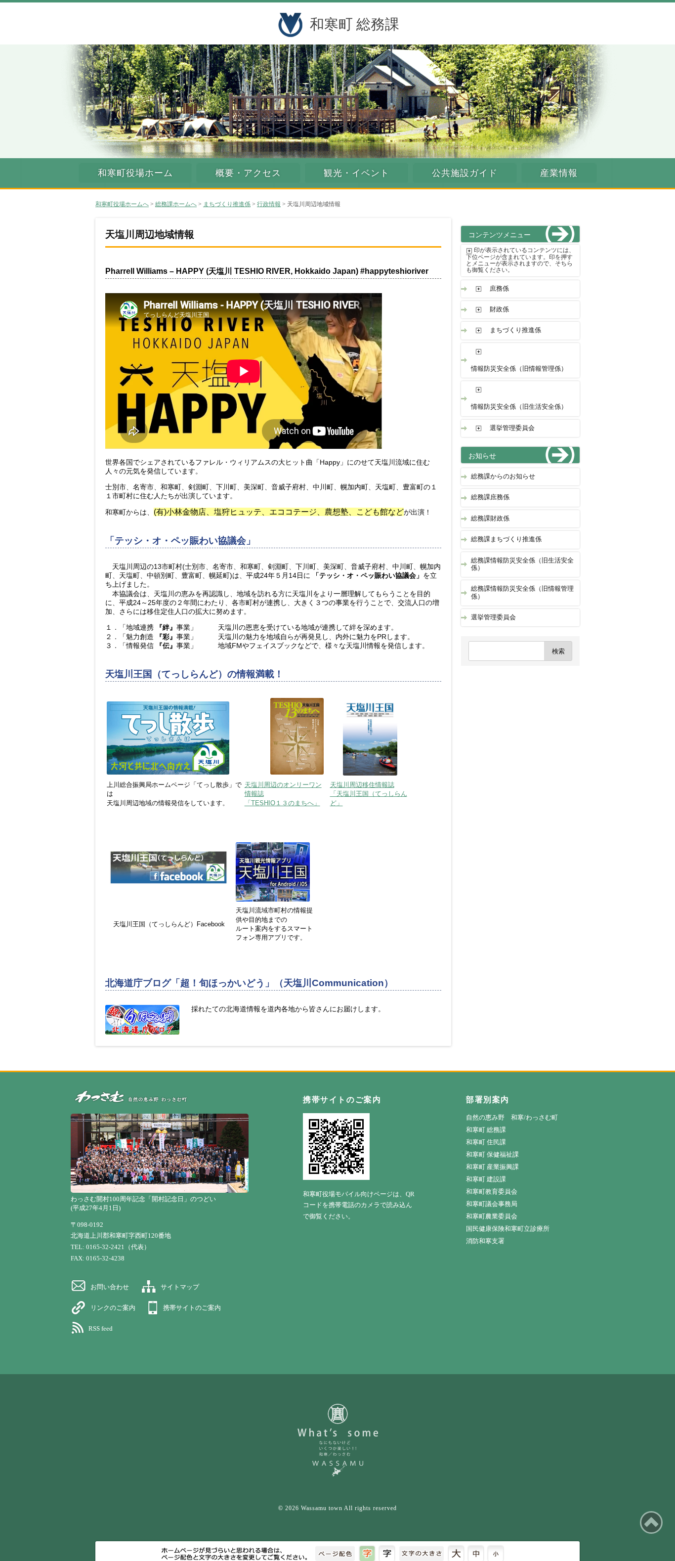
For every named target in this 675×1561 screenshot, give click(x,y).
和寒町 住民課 (486, 1142)
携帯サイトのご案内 (192, 1307)
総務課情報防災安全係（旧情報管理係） (522, 592)
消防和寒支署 (485, 1241)
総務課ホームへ (176, 204)
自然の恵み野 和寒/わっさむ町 (512, 1117)
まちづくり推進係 (227, 204)
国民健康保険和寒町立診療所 (507, 1228)
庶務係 (499, 288)
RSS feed (100, 1328)
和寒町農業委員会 (491, 1216)
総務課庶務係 (490, 497)
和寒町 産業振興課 (492, 1167)
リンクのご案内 (112, 1307)
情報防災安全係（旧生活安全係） (519, 406)
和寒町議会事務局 (491, 1204)
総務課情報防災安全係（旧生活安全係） (522, 564)
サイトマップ (180, 1287)
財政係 (499, 309)
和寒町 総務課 (354, 24)
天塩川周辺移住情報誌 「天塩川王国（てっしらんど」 (368, 794)
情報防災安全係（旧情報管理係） (519, 368)
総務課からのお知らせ (503, 476)
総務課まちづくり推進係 (506, 539)
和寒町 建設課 (486, 1179)
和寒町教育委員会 (491, 1191)
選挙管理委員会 (512, 428)
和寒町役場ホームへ (122, 204)
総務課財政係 (490, 518)
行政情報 (269, 204)
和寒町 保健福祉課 (492, 1154)
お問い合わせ (109, 1287)
